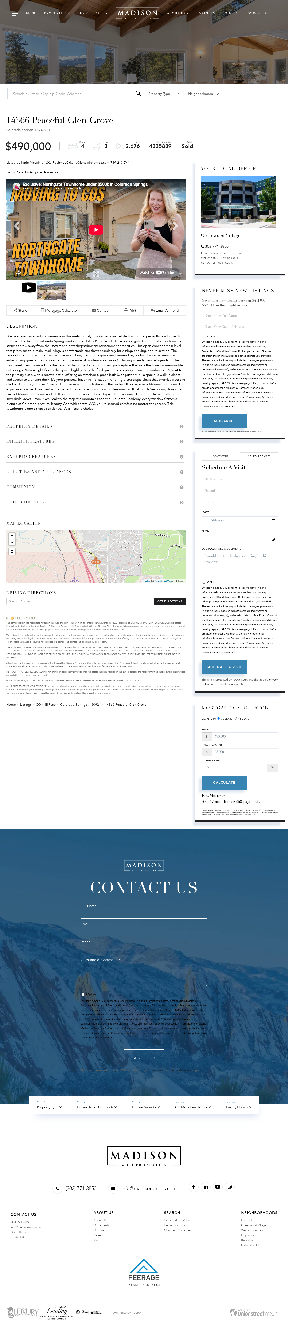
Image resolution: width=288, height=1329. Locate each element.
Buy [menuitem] (81, 13)
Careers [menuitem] (98, 1235)
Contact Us (208, 262)
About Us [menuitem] (176, 13)
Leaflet (147, 581)
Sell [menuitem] (100, 13)
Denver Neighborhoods (95, 1107)
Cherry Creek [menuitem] (250, 1220)
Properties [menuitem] (55, 13)
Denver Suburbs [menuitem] (175, 1225)
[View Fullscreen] (12, 551)
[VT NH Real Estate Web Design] (253, 1312)
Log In (251, 13)
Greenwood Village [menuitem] (253, 1225)
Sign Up (269, 13)
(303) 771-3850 (81, 1188)
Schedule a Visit (259, 456)
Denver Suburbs (144, 1107)
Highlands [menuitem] (247, 1235)
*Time (205, 531)
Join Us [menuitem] (230, 13)
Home (11, 704)
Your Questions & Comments (221, 548)
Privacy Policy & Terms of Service (129, 1033)
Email (85, 924)
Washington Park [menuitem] (252, 1230)
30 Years (226, 718)
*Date (205, 512)
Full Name (88, 906)
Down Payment (212, 745)
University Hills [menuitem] (250, 1245)
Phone (85, 942)
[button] (138, 93)
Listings (26, 704)
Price (205, 729)
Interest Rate (211, 760)
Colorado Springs (73, 704)
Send (138, 1058)
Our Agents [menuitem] (101, 1225)
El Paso (50, 704)
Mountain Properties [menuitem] (177, 1230)
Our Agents (225, 262)
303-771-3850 (217, 246)
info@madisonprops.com (149, 1188)
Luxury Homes (237, 1107)
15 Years (243, 718)
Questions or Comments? (100, 960)
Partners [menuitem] (206, 13)
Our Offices (18, 1232)
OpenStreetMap (163, 581)
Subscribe (224, 421)
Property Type (47, 1107)
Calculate (224, 782)
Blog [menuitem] (96, 1240)
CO (38, 704)
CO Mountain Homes (191, 1107)
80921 (96, 704)
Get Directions (169, 601)
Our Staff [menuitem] (99, 1230)
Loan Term (209, 718)
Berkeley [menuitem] (247, 1240)
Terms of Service (225, 684)
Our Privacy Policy (127, 1312)
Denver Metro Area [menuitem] (177, 1220)
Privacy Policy (156, 1070)
